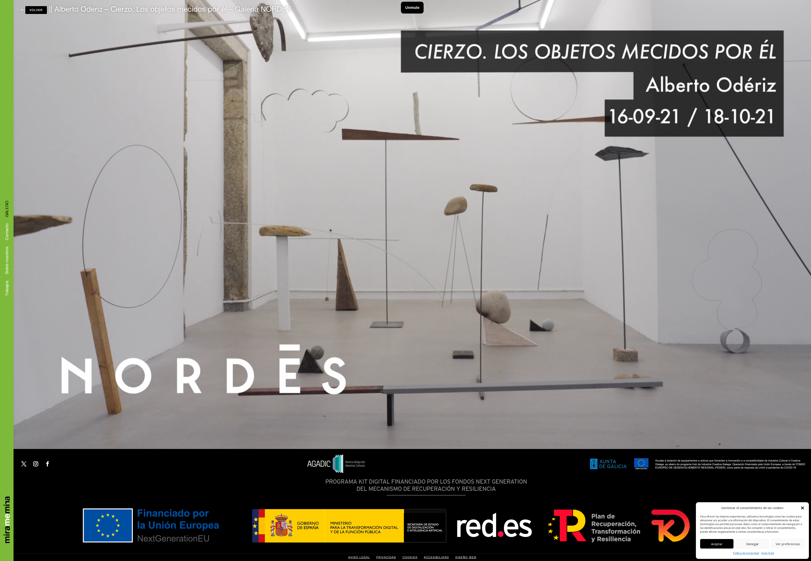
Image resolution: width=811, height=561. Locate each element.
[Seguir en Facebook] (47, 464)
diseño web (465, 557)
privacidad (386, 557)
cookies (410, 557)
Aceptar (717, 544)
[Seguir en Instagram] (36, 464)
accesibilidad (436, 557)
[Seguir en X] (24, 464)
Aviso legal (767, 553)
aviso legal (359, 557)
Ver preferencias (788, 544)
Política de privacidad (746, 553)
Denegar (752, 544)
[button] (802, 508)
